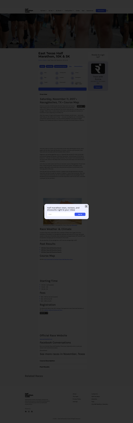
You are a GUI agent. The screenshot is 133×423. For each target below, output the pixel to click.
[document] (66, 211)
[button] (86, 206)
